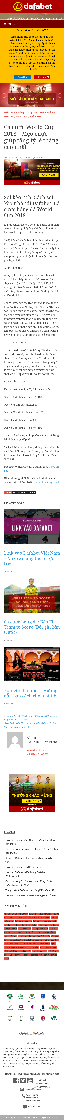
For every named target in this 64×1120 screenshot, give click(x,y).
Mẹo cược (22, 116)
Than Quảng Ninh (39, 951)
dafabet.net (9, 921)
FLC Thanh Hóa (24, 928)
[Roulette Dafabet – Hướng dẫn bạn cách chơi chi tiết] (32, 682)
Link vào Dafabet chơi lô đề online (23, 866)
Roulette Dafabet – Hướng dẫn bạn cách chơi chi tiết (31, 693)
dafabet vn (25, 925)
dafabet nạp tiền (50, 921)
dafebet (41, 925)
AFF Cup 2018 (10, 914)
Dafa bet (46, 917)
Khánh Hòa (45, 936)
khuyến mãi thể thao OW (29, 936)
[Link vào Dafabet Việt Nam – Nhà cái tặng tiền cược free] (32, 544)
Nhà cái (58, 18)
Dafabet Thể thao (12, 925)
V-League (22, 954)
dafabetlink (38, 921)
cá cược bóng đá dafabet (40, 914)
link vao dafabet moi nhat (29, 943)
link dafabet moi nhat (37, 940)
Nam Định (45, 943)
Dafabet (54, 917)
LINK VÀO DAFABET (17, 18)
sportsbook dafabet (48, 947)
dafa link (33, 925)
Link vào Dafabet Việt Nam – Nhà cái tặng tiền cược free (32, 558)
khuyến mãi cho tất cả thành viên (31, 932)
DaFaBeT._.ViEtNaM (33, 157)
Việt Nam (42, 954)
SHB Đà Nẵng (33, 947)
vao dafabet (32, 954)
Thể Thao (35, 116)
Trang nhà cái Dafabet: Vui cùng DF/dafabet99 (29, 890)
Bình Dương (22, 914)
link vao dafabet (11, 943)
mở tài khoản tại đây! (46, 482)
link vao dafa (53, 940)
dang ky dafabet (52, 925)
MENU (11, 23)
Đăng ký (22, 77)
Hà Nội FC (53, 928)
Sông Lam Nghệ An (22, 951)
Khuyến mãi (42, 77)
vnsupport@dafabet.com (34, 1089)
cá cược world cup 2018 (24, 492)
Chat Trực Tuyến (34, 1106)
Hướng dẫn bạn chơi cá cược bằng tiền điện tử (30, 895)
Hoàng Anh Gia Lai (40, 928)
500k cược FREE (40, 18)
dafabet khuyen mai (23, 921)
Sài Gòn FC (9, 951)
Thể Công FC (53, 951)
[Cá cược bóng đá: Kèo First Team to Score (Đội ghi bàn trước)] (32, 613)
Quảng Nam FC (20, 947)
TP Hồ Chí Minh (11, 954)
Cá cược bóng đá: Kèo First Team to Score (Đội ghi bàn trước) (32, 627)
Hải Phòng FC (10, 932)
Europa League (10, 928)
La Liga (24, 940)
